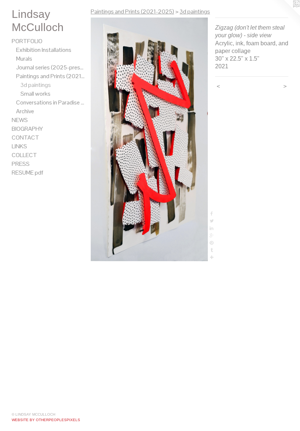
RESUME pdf (27, 172)
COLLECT (24, 155)
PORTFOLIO (27, 41)
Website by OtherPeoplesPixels (46, 420)
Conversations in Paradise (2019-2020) (50, 102)
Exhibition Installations (43, 50)
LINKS (19, 146)
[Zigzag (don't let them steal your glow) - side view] (149, 139)
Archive (25, 111)
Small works (35, 94)
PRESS (21, 164)
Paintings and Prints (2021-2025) (50, 76)
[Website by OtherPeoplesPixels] (285, 14)
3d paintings (35, 85)
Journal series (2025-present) (50, 67)
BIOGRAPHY (27, 129)
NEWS (20, 120)
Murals (24, 58)
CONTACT (25, 137)
